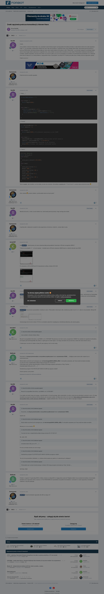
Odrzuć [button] (60, 300)
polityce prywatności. (66, 296)
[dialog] (52, 297)
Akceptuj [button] (71, 300)
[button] (32, 300)
